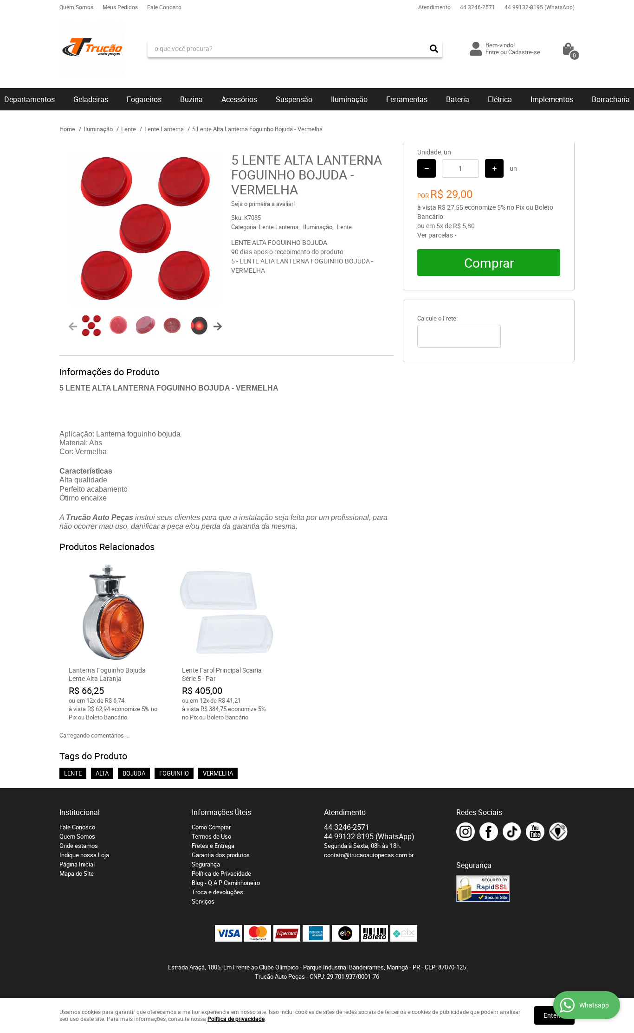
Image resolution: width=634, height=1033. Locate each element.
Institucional (79, 812)
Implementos (551, 99)
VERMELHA (218, 773)
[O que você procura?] (434, 48)
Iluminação (349, 99)
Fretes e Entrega (213, 845)
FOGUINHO (174, 773)
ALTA (102, 773)
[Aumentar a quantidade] (494, 168)
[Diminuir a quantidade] (426, 168)
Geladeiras (90, 99)
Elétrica (500, 99)
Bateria (457, 99)
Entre (492, 52)
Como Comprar (211, 827)
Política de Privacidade (221, 873)
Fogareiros (144, 99)
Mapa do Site (76, 873)
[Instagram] (465, 831)
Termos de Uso (211, 836)
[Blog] (558, 831)
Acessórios (239, 99)
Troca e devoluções (217, 892)
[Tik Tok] (512, 831)
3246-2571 (477, 7)
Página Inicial (77, 864)
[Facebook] (488, 831)
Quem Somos (76, 7)
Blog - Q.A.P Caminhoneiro (226, 883)
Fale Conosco (164, 7)
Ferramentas (406, 99)
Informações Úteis (221, 812)
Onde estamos (78, 845)
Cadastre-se (524, 52)
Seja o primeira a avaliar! (263, 203)
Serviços (203, 901)
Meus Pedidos (120, 7)
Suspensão (294, 99)
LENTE (73, 773)
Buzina (191, 99)
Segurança (206, 864)
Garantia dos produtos (221, 855)
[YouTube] (535, 831)
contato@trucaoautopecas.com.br (369, 855)
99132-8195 (540, 7)
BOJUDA (134, 773)
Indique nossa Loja (84, 855)
